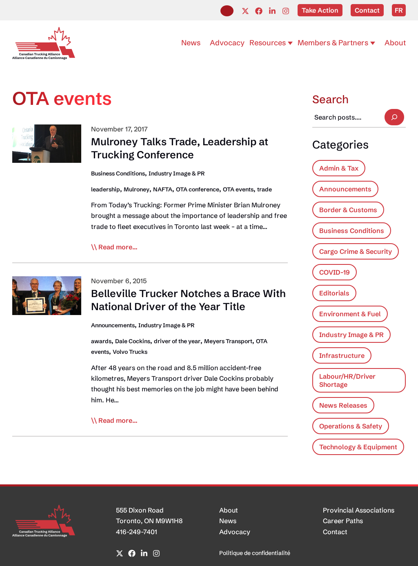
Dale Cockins (132, 341)
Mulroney (136, 189)
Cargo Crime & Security (355, 251)
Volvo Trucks (130, 351)
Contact (335, 532)
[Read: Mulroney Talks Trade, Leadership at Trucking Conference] (46, 143)
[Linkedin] (272, 11)
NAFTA (162, 189)
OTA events (238, 189)
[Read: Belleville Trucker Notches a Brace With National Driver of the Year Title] (46, 295)
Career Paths (343, 521)
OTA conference (197, 189)
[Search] (394, 117)
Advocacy (234, 532)
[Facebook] (258, 11)
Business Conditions (118, 173)
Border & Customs (348, 210)
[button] (226, 10)
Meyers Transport (228, 341)
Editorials (334, 293)
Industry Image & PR (177, 173)
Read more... (118, 247)
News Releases (343, 405)
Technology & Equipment (358, 447)
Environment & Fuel (350, 314)
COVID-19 (334, 272)
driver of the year (177, 341)
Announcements (113, 325)
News (227, 521)
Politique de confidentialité (254, 553)
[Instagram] (285, 11)
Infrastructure (342, 355)
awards (101, 341)
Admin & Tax (338, 168)
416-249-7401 (136, 532)
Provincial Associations (358, 510)
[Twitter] (245, 11)
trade (264, 189)
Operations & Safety (350, 426)
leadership (105, 189)
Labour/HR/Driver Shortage (347, 380)
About (228, 510)
